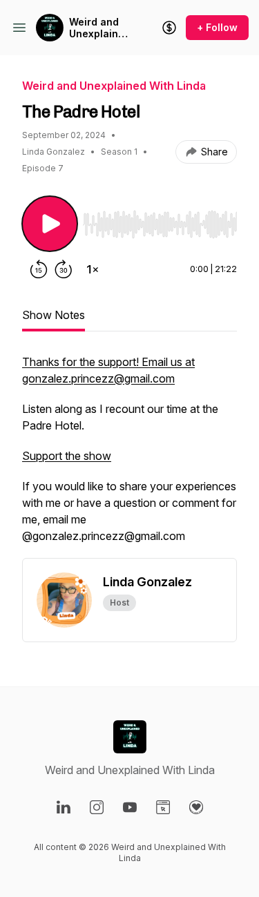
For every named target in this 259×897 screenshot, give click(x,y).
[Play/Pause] (49, 223)
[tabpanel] (129, 456)
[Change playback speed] (92, 269)
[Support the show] (169, 27)
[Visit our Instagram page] (97, 807)
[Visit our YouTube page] (130, 807)
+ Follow (217, 27)
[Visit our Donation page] (196, 807)
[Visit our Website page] (163, 807)
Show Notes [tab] (53, 315)
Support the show (66, 456)
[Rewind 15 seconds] (38, 269)
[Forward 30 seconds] (63, 269)
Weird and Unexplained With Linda (100, 28)
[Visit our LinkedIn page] (63, 807)
